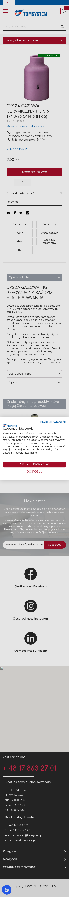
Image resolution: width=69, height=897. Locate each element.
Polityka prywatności (52, 421)
